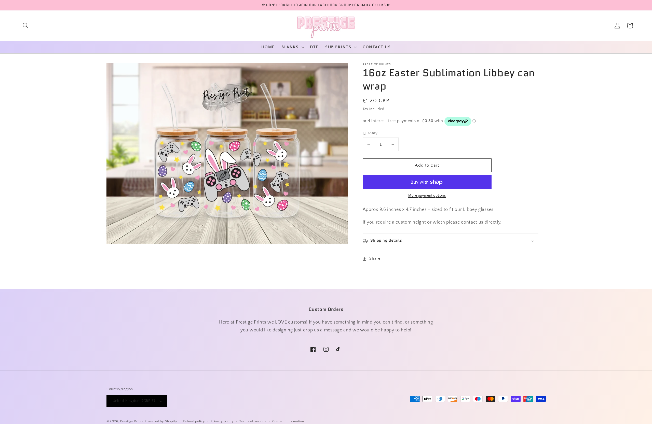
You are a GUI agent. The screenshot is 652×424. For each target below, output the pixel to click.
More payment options (427, 196)
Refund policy (194, 421)
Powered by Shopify (161, 421)
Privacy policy (222, 421)
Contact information (288, 421)
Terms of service (253, 421)
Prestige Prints (132, 421)
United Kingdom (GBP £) (134, 401)
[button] (25, 25)
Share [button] (374, 258)
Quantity (370, 133)
